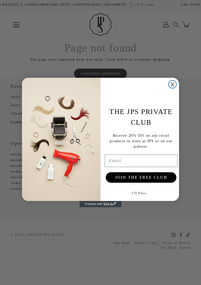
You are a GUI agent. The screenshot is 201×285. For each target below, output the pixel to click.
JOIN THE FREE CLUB (141, 177)
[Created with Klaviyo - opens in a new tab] (100, 204)
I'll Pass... (141, 193)
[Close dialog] (172, 84)
